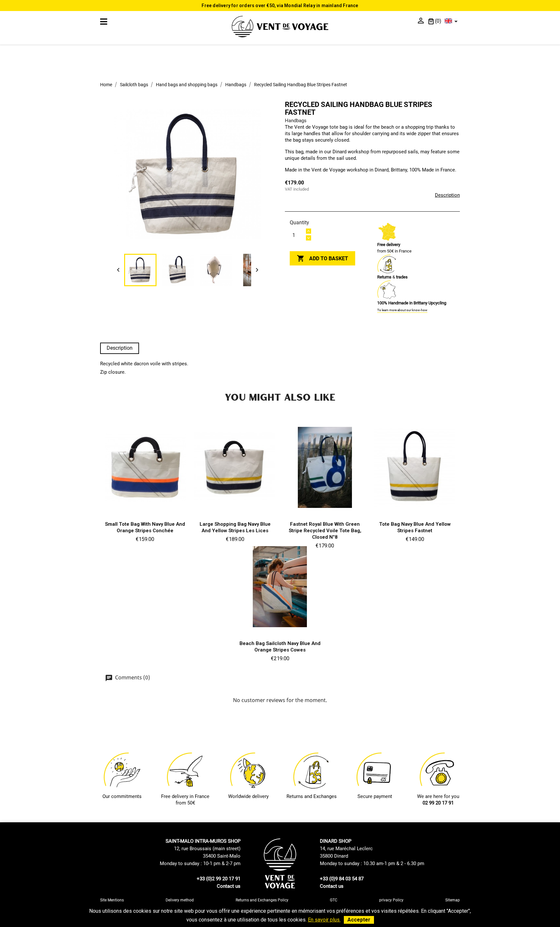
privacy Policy (391, 900)
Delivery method (180, 900)
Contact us (228, 886)
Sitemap (452, 900)
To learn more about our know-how (402, 310)
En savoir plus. (324, 920)
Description (447, 195)
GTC (333, 900)
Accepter (358, 920)
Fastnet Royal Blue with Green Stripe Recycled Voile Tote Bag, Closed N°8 (325, 530)
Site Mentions (112, 900)
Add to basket (322, 258)
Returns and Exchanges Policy (262, 900)
